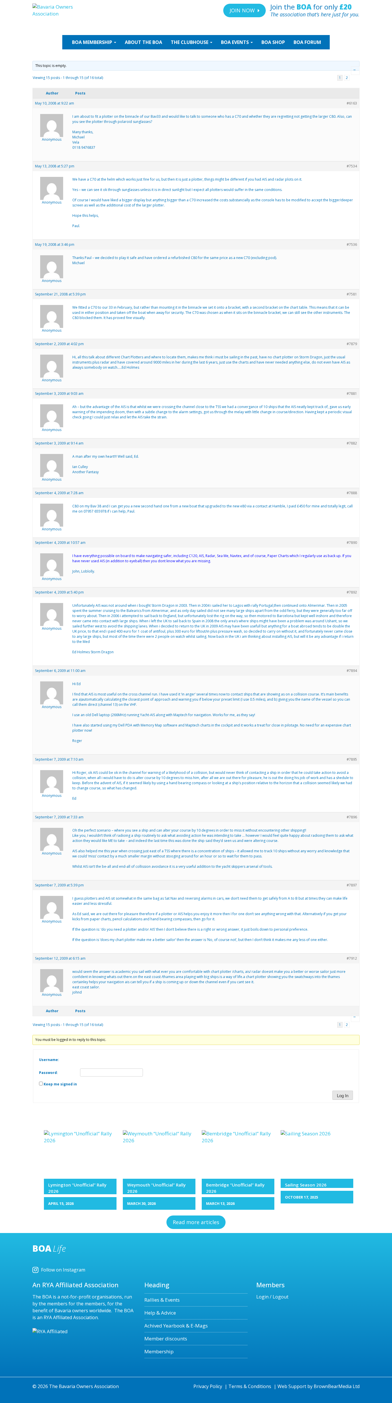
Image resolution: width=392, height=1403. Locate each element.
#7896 (352, 817)
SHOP (273, 42)
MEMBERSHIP (92, 42)
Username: (49, 1059)
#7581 (352, 294)
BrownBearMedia (333, 1386)
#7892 (352, 592)
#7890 (352, 542)
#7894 (352, 670)
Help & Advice (160, 1312)
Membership (159, 1351)
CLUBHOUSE (190, 42)
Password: (48, 1072)
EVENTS (235, 42)
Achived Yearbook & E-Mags (176, 1325)
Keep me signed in (60, 1084)
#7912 (352, 958)
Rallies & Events (162, 1299)
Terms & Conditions (249, 1386)
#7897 (352, 885)
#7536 (352, 244)
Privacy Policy (207, 1386)
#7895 (352, 759)
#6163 (352, 103)
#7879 (352, 343)
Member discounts (165, 1338)
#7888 (352, 492)
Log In (342, 1095)
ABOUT (143, 42)
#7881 (352, 393)
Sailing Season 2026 (306, 1185)
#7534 (352, 166)
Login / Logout (272, 1297)
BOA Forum (307, 42)
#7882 (352, 443)
